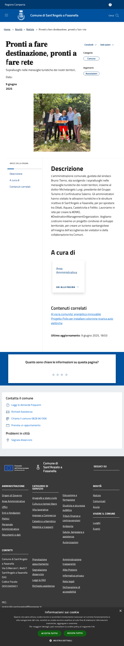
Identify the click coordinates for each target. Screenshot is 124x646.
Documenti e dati (11, 535)
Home (7, 29)
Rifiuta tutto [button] (75, 633)
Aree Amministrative (13, 501)
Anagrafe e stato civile (44, 498)
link (93, 626)
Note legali (68, 581)
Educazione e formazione (70, 497)
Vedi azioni (105, 44)
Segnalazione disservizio (39, 572)
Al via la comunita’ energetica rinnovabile (76, 314)
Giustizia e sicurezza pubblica (74, 508)
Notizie (30, 29)
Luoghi (96, 523)
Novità (18, 29)
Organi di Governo (12, 495)
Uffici (5, 507)
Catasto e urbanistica (44, 521)
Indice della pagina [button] (19, 163)
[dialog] (62, 626)
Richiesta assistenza (43, 586)
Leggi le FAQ (39, 580)
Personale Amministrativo (10, 526)
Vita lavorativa (40, 509)
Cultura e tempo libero (44, 504)
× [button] (120, 611)
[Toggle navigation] (6, 15)
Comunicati (99, 501)
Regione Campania (15, 4)
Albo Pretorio (70, 570)
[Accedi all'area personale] (110, 4)
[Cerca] (117, 15)
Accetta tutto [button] (49, 633)
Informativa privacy (73, 575)
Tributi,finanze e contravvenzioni (71, 518)
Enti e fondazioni (11, 513)
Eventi (96, 529)
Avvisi (96, 507)
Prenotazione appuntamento (40, 561)
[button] (62, 640)
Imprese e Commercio (44, 515)
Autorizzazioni (70, 542)
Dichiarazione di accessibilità (71, 589)
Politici (5, 519)
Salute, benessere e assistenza (73, 534)
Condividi (89, 44)
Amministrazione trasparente (72, 561)
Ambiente (68, 526)
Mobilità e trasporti (42, 527)
